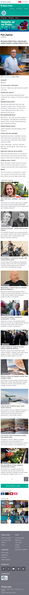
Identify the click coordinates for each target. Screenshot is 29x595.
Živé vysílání (4, 552)
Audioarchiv (19, 8)
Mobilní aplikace (6, 559)
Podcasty (4, 557)
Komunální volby (6, 540)
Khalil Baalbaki (7, 76)
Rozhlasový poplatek (21, 549)
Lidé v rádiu (18, 542)
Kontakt (17, 547)
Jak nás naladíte (19, 538)
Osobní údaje (10, 589)
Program (12, 8)
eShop (3, 545)
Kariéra (17, 545)
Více (17, 18)
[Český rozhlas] (6, 2)
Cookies (3, 589)
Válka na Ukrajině (6, 538)
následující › (26, 479)
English (3, 590)
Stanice (3, 542)
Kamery (26, 8)
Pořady (11, 18)
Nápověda (18, 540)
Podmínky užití (19, 589)
